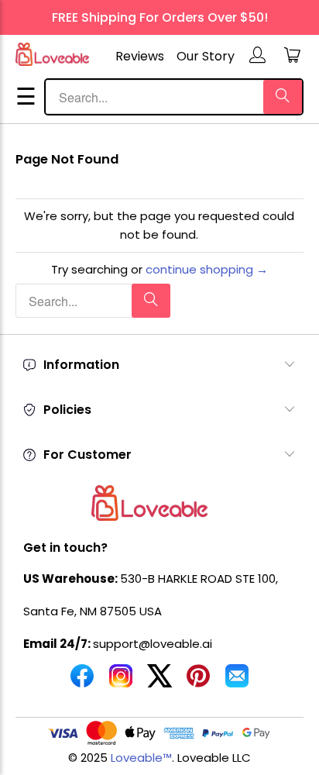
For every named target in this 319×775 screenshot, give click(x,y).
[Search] (282, 97)
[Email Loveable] (236, 682)
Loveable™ (141, 757)
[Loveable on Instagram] (120, 682)
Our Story (206, 56)
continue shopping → (207, 269)
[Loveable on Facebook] (82, 682)
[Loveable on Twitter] (159, 682)
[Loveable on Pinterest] (198, 682)
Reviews (139, 56)
